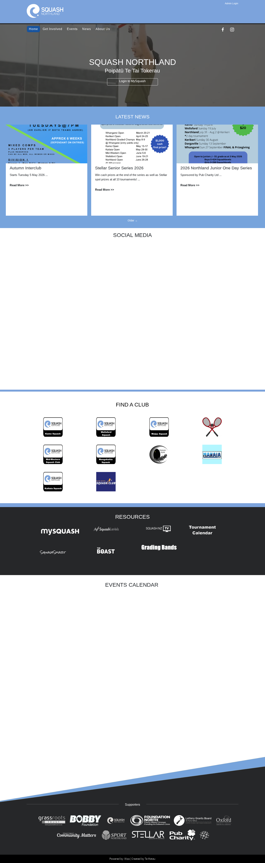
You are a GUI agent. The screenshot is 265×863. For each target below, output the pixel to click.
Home (33, 29)
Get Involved (52, 29)
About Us (103, 29)
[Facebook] (222, 29)
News (86, 29)
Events (72, 29)
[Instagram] (232, 29)
